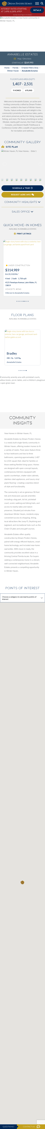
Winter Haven (13, 70)
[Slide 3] (23, 370)
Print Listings (24, 233)
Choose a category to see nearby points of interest (19, 598)
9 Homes (17, 90)
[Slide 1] (18, 301)
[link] (22, 164)
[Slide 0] (16, 301)
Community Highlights (21, 202)
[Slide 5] (26, 370)
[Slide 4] (22, 301)
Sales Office (21, 211)
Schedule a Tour (21, 188)
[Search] (42, 3)
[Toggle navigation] (37, 3)
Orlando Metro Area (29, 67)
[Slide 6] (25, 301)
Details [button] (37, 10)
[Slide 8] (28, 301)
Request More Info (21, 194)
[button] (40, 164)
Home (6, 67)
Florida (15, 67)
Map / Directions (24, 58)
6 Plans (28, 90)
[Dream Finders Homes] (16, 3)
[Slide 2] (19, 301)
